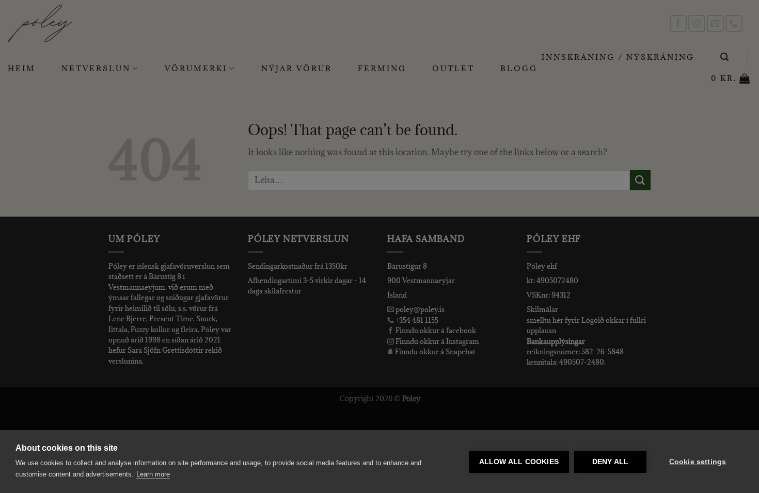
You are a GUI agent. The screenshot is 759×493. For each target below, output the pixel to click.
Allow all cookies (519, 462)
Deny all (610, 462)
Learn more (153, 474)
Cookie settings (697, 462)
